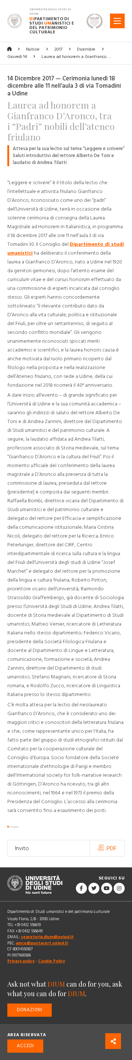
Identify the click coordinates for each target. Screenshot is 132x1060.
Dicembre (86, 49)
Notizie (33, 49)
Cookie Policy (51, 961)
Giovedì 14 (17, 57)
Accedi (25, 1046)
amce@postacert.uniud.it (42, 943)
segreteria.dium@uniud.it (47, 937)
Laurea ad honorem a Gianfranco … (76, 57)
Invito (22, 848)
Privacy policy (20, 961)
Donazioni (30, 1010)
